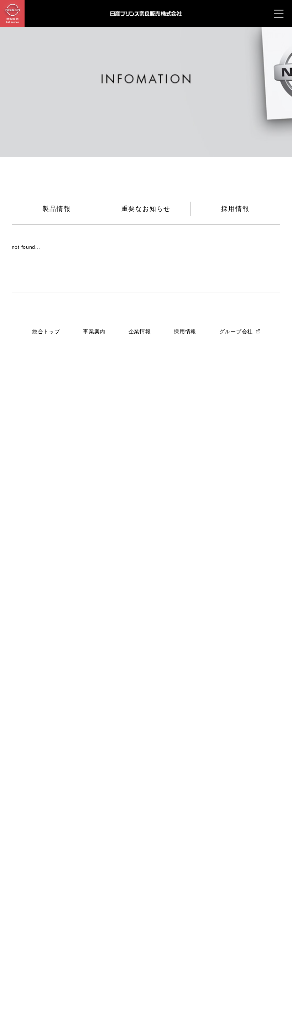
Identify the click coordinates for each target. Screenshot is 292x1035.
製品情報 (56, 208)
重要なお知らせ (146, 208)
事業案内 (94, 331)
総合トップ (46, 331)
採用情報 (235, 208)
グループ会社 (236, 331)
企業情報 (140, 331)
